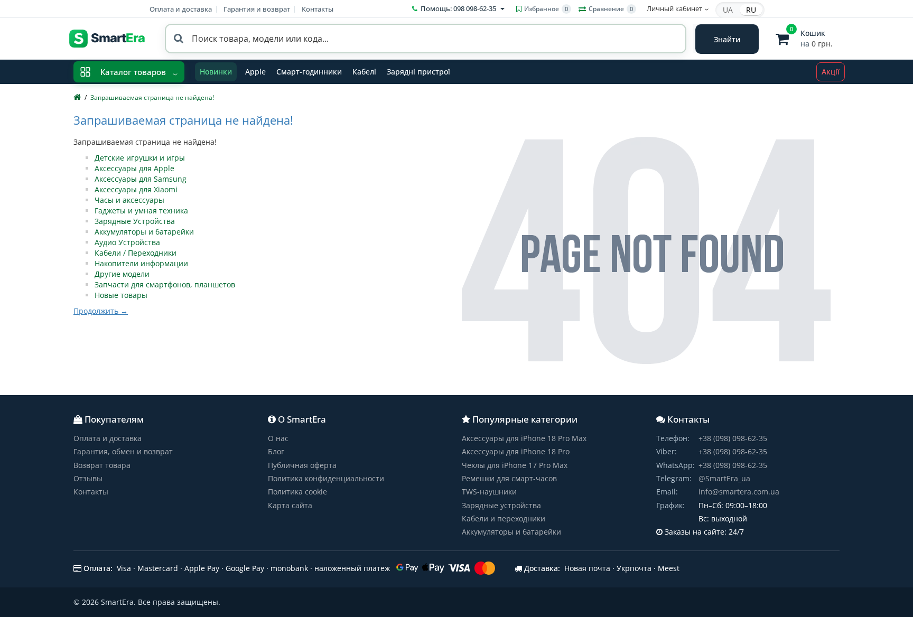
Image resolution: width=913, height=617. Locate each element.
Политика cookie (297, 492)
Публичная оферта (302, 465)
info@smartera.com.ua (738, 492)
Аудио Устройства (127, 242)
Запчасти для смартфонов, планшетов (165, 284)
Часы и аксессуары (129, 200)
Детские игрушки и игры (140, 158)
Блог (276, 451)
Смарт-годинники (309, 72)
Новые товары (121, 295)
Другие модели (122, 274)
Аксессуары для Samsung (141, 179)
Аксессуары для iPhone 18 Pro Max (524, 438)
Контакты (317, 9)
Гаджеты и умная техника (141, 210)
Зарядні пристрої (418, 72)
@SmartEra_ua (724, 478)
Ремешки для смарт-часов (509, 478)
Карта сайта (290, 505)
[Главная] (77, 97)
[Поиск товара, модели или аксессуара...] (727, 39)
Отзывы (88, 478)
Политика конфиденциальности (326, 478)
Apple (255, 72)
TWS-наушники (489, 492)
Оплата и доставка (181, 9)
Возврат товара (102, 465)
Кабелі (364, 72)
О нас (278, 438)
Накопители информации (141, 263)
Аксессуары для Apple (134, 168)
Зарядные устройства (501, 505)
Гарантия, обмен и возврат (123, 451)
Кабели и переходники (503, 518)
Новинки (216, 72)
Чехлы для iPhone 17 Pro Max (514, 465)
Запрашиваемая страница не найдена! (152, 97)
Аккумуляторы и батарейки (144, 232)
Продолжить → (100, 311)
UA (728, 10)
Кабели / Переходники (135, 253)
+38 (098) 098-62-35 (732, 438)
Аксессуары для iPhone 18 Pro (516, 451)
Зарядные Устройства (135, 221)
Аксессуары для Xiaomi (136, 189)
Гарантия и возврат (256, 9)
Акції (831, 72)
